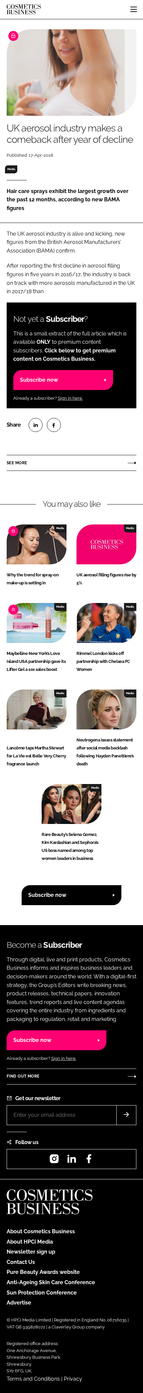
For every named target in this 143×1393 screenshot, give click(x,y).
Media (11, 169)
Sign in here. (70, 398)
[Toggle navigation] (134, 9)
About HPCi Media (30, 1242)
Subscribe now (39, 380)
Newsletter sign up (31, 1252)
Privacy (73, 1379)
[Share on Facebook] (54, 425)
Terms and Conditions (33, 1379)
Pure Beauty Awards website (43, 1272)
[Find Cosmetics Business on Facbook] (88, 1161)
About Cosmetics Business (41, 1231)
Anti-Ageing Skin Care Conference (51, 1282)
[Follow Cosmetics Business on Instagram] (54, 1161)
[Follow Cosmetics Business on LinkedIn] (71, 1161)
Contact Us (21, 1262)
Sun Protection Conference (42, 1293)
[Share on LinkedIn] (36, 425)
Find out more (23, 1076)
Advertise (19, 1302)
